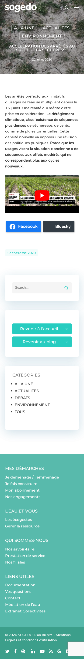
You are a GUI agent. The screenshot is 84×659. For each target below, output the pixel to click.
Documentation (20, 585)
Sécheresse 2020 (21, 253)
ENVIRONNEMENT (42, 36)
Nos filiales (15, 562)
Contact (13, 598)
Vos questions (18, 591)
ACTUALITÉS (56, 28)
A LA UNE (24, 28)
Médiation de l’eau (22, 604)
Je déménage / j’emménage (32, 477)
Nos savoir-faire (20, 549)
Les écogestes (18, 519)
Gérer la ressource (22, 526)
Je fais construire (21, 484)
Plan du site (43, 635)
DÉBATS (22, 398)
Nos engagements (22, 497)
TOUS (20, 412)
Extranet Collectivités (25, 611)
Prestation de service (25, 556)
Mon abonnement (22, 490)
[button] (76, 7)
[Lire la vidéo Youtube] (42, 195)
